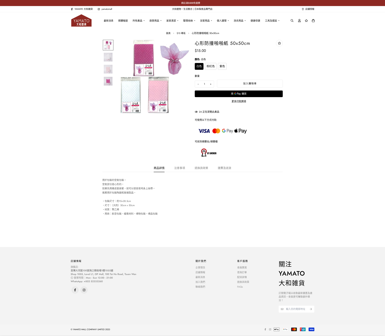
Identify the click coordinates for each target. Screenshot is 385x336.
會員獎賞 (242, 267)
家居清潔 (171, 20)
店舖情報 (200, 272)
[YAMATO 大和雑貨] (81, 20)
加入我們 (200, 282)
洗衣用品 (238, 20)
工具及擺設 (271, 20)
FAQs (240, 286)
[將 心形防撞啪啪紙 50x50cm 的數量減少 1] (198, 84)
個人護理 (221, 20)
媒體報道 (123, 20)
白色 (199, 66)
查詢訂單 (242, 272)
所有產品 (137, 20)
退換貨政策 (243, 282)
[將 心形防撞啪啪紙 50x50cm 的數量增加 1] (210, 84)
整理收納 (188, 20)
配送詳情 (242, 277)
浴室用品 (205, 20)
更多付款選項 (239, 101)
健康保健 (255, 20)
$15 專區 (181, 33)
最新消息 (108, 20)
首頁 (168, 33)
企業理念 (200, 267)
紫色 (222, 66)
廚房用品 (154, 20)
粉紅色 (211, 66)
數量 (197, 76)
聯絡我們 (200, 286)
